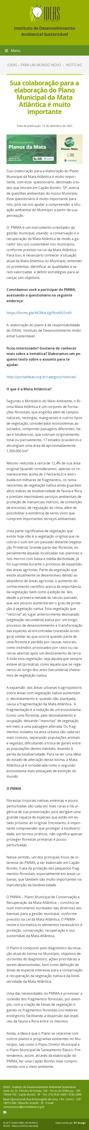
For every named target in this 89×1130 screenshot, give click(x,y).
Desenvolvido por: (71, 1122)
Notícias (74, 65)
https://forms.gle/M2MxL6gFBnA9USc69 (39, 312)
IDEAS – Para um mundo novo (34, 65)
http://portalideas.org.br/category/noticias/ (41, 376)
